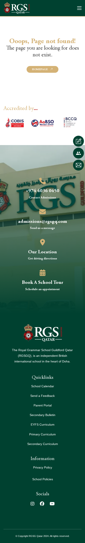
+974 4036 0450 (42, 191)
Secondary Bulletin (42, 415)
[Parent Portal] (78, 153)
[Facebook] (42, 504)
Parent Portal (43, 405)
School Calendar (42, 386)
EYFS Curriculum (42, 424)
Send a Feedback (42, 396)
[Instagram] (32, 504)
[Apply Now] (78, 141)
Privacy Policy (42, 467)
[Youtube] (52, 504)
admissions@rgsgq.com (42, 221)
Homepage (40, 69)
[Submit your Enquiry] (78, 165)
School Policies (42, 479)
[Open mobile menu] (79, 8)
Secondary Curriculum (42, 444)
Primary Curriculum (42, 434)
